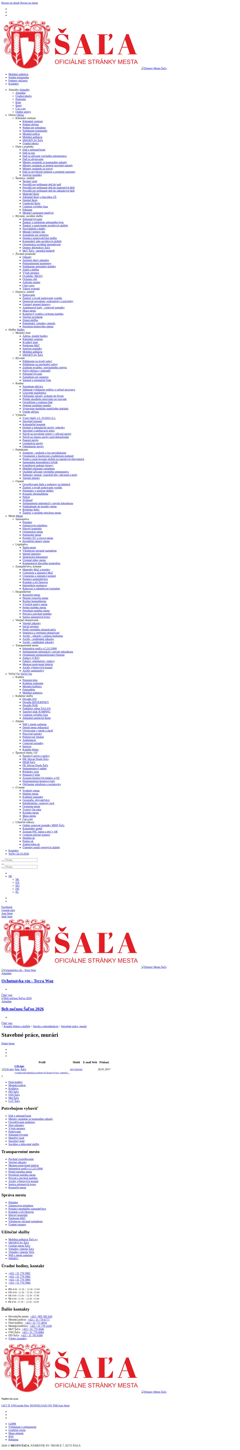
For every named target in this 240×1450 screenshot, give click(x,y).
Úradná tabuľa (23, 96)
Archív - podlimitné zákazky (38, 639)
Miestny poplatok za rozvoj (37, 168)
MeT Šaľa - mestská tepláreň (38, 250)
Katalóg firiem (30, 749)
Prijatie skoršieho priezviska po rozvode (44, 399)
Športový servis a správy (36, 755)
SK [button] (10, 876)
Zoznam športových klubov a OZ (41, 777)
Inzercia (26, 746)
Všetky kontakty (17, 1338)
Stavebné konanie (32, 421)
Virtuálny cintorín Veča (21, 1252)
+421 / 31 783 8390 (32, 1335)
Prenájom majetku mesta (36, 610)
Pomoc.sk (27, 841)
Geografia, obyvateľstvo (36, 800)
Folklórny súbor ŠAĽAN (36, 708)
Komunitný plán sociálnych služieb (41, 241)
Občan (20, 114)
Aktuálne (20, 92)
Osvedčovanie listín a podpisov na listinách (46, 484)
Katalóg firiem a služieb (17, 1026)
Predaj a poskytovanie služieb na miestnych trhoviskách (53, 459)
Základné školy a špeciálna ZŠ (39, 197)
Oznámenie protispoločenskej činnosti (43, 654)
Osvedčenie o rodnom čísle (37, 402)
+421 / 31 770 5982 (19, 1276)
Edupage (27, 209)
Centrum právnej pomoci (36, 834)
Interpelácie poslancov (34, 585)
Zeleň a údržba (30, 269)
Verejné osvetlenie (32, 317)
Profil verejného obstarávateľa (39, 629)
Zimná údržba (30, 320)
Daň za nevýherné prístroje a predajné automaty (48, 171)
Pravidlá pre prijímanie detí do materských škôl (48, 187)
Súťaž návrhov (30, 626)
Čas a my (20, 108)
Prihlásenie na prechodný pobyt (39, 364)
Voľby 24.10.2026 (18, 853)
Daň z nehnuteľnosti (33, 149)
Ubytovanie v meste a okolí (37, 730)
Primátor (27, 522)
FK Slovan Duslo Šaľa (35, 765)
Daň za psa (28, 152)
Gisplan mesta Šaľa (19, 1245)
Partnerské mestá (31, 534)
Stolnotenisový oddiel (34, 768)
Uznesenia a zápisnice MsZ (37, 572)
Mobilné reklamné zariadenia (38, 468)
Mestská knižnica (32, 686)
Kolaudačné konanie (33, 424)
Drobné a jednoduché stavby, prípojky (43, 427)
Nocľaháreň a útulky (34, 228)
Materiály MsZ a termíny (36, 569)
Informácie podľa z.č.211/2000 (39, 648)
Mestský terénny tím (33, 231)
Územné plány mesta (34, 560)
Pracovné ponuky (32, 733)
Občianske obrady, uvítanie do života (43, 395)
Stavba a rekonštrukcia (45, 1026)
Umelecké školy (31, 203)
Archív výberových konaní (37, 667)
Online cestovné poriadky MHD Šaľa (43, 825)
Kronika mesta (30, 812)
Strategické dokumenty (35, 556)
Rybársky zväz (30, 771)
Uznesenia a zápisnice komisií (39, 575)
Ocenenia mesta (31, 806)
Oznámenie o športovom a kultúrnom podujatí (47, 455)
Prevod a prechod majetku (36, 613)
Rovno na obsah (10, 2)
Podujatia (20, 99)
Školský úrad (29, 181)
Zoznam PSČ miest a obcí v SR (40, 831)
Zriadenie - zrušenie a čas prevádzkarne (44, 452)
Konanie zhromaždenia (35, 493)
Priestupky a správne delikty (38, 490)
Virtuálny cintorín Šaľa (21, 1248)
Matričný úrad (16, 1137)
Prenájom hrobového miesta (37, 326)
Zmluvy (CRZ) (30, 658)
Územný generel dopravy (36, 304)
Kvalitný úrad (30, 342)
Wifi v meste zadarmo (34, 724)
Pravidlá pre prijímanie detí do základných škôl (48, 190)
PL (17, 891)
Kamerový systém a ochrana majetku (42, 313)
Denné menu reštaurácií (35, 727)
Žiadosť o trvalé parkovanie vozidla (42, 298)
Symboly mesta (31, 790)
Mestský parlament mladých (38, 212)
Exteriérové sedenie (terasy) (37, 465)
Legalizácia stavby (32, 443)
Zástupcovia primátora (34, 525)
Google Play (15, 1405)
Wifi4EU (13, 1258)
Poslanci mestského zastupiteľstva (27, 1208)
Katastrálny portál (32, 828)
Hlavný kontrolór (32, 528)
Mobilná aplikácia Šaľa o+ (23, 1239)
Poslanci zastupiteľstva (35, 579)
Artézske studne (31, 282)
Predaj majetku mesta (34, 607)
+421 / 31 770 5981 (19, 1273)
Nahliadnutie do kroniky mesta (39, 506)
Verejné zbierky (31, 478)
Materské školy (30, 193)
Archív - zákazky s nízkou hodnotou (42, 635)
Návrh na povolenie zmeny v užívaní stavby (46, 433)
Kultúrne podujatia (32, 683)
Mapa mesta (29, 310)
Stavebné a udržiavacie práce (38, 430)
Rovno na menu (29, 2)
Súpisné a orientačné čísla (36, 380)
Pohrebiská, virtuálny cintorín (38, 323)
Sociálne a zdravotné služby (23, 1144)
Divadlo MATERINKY (35, 702)
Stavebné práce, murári (74, 1026)
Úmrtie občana (30, 411)
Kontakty (13, 83)
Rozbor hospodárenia (34, 601)
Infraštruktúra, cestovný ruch (38, 803)
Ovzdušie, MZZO (32, 275)
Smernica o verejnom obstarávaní (40, 632)
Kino (18, 102)
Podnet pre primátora (34, 127)
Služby (21, 329)
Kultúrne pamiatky (32, 796)
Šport (18, 105)
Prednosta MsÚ (31, 345)
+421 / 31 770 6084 (33, 1332)
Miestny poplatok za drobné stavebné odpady (47, 165)
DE (17, 888)
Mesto (19, 515)
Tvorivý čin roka (31, 809)
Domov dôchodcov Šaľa (36, 247)
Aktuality (24, 89)
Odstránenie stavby (33, 446)
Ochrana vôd (29, 279)
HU (17, 885)
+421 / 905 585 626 (41, 1316)
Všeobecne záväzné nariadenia (39, 550)
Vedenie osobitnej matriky (36, 405)
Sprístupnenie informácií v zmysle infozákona (47, 503)
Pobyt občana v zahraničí (36, 370)
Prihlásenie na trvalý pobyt (37, 361)
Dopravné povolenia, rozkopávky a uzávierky (47, 301)
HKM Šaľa (28, 762)
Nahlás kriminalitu (18, 77)
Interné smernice (31, 553)
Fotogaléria (28, 689)
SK (17, 879)
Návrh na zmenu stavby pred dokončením (45, 437)
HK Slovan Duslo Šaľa (35, 759)
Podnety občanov (18, 80)
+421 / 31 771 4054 (36, 1322)
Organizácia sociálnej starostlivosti (41, 244)
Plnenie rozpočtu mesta (35, 598)
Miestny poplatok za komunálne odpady (44, 162)
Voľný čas (26, 673)
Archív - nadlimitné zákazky (38, 642)
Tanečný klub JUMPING (36, 711)
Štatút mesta (29, 547)
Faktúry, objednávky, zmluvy (38, 661)
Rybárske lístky (31, 509)
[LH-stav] (8, 1069)
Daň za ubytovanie (32, 159)
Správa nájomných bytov (36, 616)
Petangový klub (31, 774)
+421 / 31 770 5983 (19, 1279)
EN (17, 882)
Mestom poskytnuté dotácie (37, 664)
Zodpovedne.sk (31, 844)
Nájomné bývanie (32, 219)
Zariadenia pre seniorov (35, 234)
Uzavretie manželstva (34, 392)
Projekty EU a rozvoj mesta (37, 538)
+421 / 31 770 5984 (19, 1282)
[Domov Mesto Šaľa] (83, 967)
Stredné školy (30, 200)
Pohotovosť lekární (33, 736)
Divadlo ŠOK (30, 705)
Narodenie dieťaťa (32, 386)
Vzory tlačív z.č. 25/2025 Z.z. (39, 418)
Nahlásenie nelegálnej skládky (39, 266)
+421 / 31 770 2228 (41, 1325)
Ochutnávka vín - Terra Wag (27, 981)
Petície (26, 496)
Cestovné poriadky (32, 743)
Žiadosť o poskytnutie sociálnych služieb (45, 225)
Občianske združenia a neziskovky (41, 784)
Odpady (26, 257)
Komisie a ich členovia (35, 582)
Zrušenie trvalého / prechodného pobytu (44, 367)
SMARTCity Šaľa (32, 140)
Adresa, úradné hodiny (35, 335)
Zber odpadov (16, 1125)
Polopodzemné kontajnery (36, 263)
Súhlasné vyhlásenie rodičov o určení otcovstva (48, 389)
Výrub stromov (30, 272)
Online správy (23, 111)
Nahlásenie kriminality (34, 130)
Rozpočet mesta (31, 594)
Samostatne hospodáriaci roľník (40, 462)
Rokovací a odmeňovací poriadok (41, 588)
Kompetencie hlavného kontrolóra (41, 563)
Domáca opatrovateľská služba (39, 238)
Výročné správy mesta (34, 604)
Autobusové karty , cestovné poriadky (43, 307)
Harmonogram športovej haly (38, 781)
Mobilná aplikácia (18, 74)
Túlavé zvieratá (31, 288)
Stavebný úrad (16, 1141)
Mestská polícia (31, 133)
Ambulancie (29, 740)
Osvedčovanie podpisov (21, 1122)
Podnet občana (30, 124)
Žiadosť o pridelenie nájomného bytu (43, 222)
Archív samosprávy (33, 670)
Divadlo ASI (29, 699)
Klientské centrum (32, 121)
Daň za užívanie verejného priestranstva (44, 156)
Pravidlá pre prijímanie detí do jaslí (41, 184)
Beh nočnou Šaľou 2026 (22, 1009)
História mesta (30, 793)
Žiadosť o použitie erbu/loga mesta (41, 512)
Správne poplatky (32, 174)
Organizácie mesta (32, 531)
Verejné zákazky (31, 623)
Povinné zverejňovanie (21, 1159)
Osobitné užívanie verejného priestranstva (45, 471)
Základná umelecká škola (36, 717)
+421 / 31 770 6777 (39, 1319)
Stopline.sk (28, 837)
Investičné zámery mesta (36, 541)
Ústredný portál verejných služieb (41, 847)
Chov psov (28, 285)
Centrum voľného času (35, 206)
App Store (50, 1405)
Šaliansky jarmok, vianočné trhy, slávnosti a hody (49, 474)
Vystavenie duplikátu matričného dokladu (45, 408)
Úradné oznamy (17, 1224)
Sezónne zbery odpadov (35, 260)
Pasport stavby (30, 440)
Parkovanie (28, 294)
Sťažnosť (27, 500)
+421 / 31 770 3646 (33, 1329)
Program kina (29, 680)
